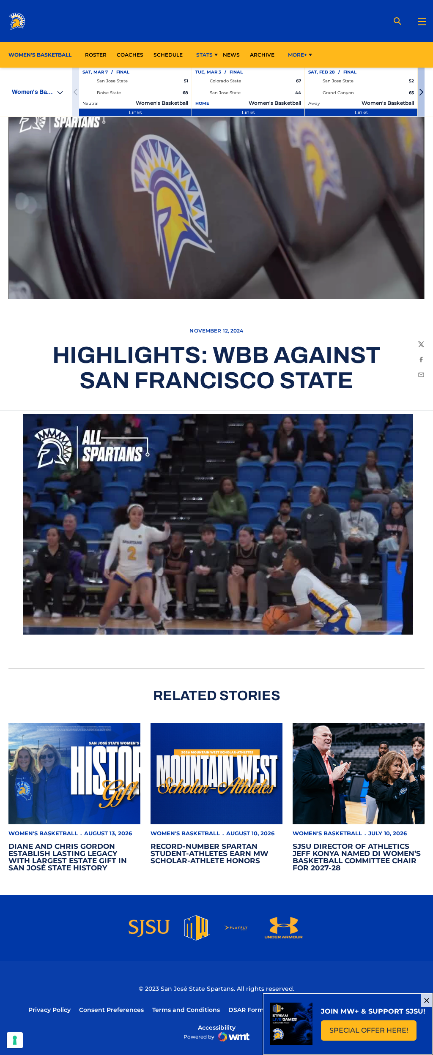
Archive (262, 55)
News (231, 55)
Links (135, 112)
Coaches (130, 55)
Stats (204, 55)
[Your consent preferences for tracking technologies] (15, 1040)
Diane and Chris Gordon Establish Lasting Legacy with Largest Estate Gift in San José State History (67, 857)
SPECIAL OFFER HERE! (373, 1032)
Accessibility (217, 1027)
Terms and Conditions (186, 1010)
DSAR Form (246, 1010)
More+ (297, 55)
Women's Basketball (43, 833)
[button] (421, 92)
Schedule (168, 55)
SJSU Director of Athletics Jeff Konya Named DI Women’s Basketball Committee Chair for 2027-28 (357, 857)
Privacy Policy (49, 1010)
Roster (96, 55)
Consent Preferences (111, 1010)
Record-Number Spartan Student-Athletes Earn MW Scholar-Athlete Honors (210, 853)
